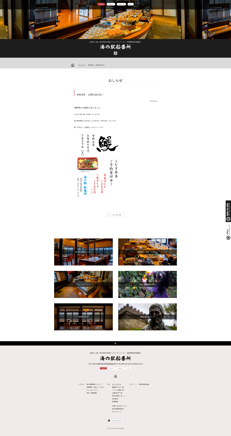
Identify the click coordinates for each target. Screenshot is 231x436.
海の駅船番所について (94, 384)
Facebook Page (116, 420)
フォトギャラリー (92, 390)
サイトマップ (116, 411)
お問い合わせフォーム (119, 406)
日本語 (101, 4)
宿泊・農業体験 (92, 393)
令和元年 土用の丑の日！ (96, 65)
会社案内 (115, 399)
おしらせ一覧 (116, 215)
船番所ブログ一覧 (118, 387)
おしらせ (81, 65)
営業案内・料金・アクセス (95, 387)
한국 (130, 4)
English (110, 4)
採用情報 (115, 401)
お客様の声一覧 (117, 393)
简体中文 (121, 4)
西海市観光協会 (144, 384)
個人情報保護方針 (118, 409)
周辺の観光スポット (118, 396)
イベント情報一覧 (118, 390)
